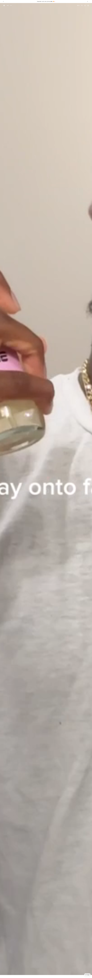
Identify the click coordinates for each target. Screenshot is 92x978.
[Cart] (88, 5)
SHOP (46, 490)
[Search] (82, 5)
